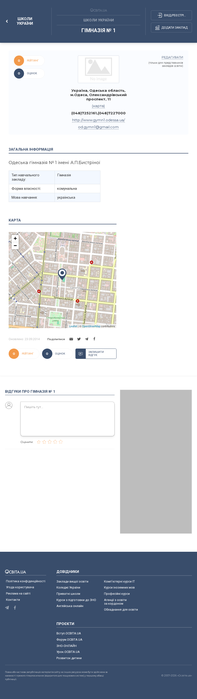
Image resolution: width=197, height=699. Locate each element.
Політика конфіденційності (25, 581)
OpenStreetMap (91, 326)
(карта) (98, 106)
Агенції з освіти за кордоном (115, 601)
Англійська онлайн (70, 606)
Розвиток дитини (69, 658)
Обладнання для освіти (121, 609)
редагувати (172, 57)
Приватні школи (68, 593)
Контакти (13, 599)
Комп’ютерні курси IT (119, 581)
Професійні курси (117, 593)
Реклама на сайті (18, 593)
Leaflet (73, 326)
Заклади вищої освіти (72, 581)
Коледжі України (68, 587)
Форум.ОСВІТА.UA (69, 639)
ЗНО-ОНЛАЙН (66, 646)
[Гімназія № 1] (98, 69)
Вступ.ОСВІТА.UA (68, 633)
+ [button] (15, 238)
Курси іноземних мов (119, 587)
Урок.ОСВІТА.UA (68, 652)
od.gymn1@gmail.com (98, 127)
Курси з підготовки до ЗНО (76, 600)
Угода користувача (20, 587)
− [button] (15, 246)
